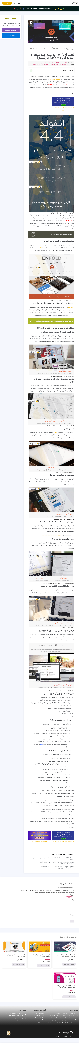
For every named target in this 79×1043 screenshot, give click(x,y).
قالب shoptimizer (45, 866)
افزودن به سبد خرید (10, 30)
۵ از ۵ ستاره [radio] (64, 897)
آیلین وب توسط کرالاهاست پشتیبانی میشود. (65, 1036)
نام (73, 909)
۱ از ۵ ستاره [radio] (73, 897)
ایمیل (72, 915)
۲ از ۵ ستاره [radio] (71, 897)
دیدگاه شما (71, 900)
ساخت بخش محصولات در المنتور (41, 857)
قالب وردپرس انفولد (38, 64)
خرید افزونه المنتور (38, 1015)
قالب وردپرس (67, 48)
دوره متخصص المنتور (44, 862)
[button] (19, 4)
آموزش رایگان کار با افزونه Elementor (52, 535)
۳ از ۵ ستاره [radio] (69, 897)
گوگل (56, 432)
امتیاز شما (71, 895)
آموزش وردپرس (39, 1020)
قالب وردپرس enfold (49, 64)
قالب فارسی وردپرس (54, 79)
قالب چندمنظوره (62, 63)
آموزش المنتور (39, 1013)
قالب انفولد (58, 64)
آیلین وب (39, 248)
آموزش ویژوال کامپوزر (37, 1018)
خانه (73, 48)
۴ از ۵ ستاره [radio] (67, 897)
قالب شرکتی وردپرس (58, 48)
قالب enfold (65, 64)
